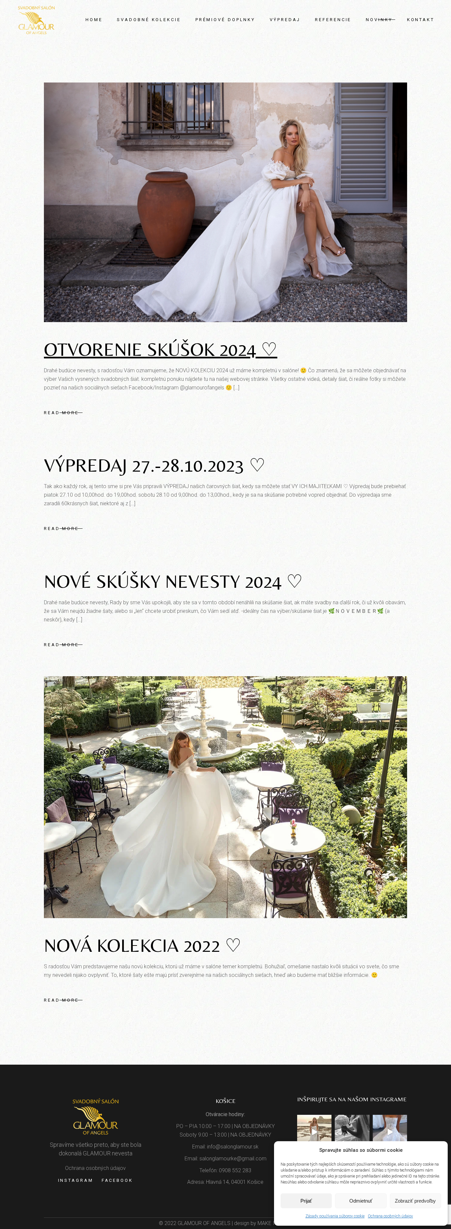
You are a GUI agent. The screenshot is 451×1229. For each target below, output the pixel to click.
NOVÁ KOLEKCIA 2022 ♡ (142, 945)
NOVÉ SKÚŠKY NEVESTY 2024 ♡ (173, 581)
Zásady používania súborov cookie (334, 1216)
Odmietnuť (360, 1201)
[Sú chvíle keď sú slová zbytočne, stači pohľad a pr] (352, 1132)
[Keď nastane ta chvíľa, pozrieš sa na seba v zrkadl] (314, 1132)
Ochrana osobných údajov (390, 1216)
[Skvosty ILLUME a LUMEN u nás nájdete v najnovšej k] (390, 1132)
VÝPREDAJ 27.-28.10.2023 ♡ (154, 465)
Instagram (75, 1180)
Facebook (117, 1180)
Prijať (306, 1201)
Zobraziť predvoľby (415, 1201)
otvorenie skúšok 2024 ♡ (160, 349)
